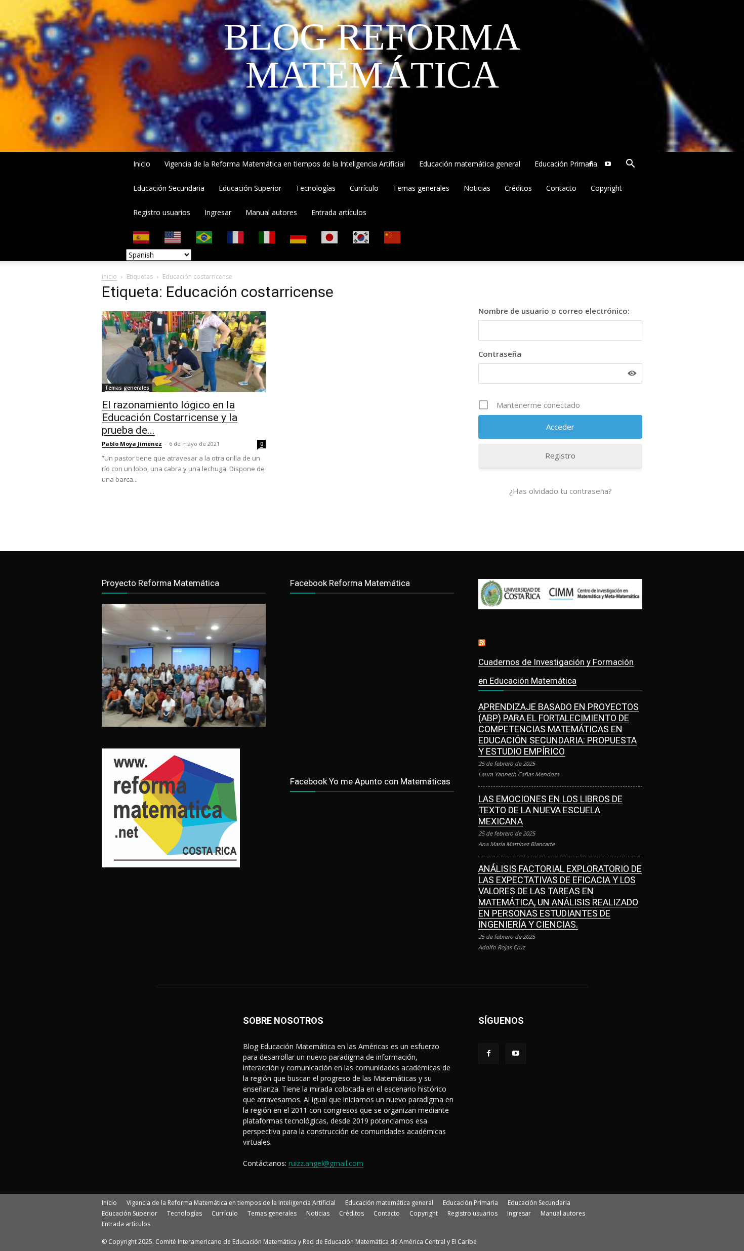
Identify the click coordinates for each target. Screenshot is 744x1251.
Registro (560, 455)
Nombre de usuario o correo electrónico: (554, 311)
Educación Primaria (565, 164)
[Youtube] (607, 164)
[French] (236, 236)
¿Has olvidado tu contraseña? (560, 491)
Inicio (141, 164)
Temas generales (421, 188)
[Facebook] (590, 164)
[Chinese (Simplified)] (392, 236)
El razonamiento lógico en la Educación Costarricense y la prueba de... (169, 417)
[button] (630, 165)
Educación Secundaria (168, 188)
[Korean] (361, 236)
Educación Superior (250, 188)
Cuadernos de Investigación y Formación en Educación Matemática (556, 671)
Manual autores (271, 212)
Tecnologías (316, 188)
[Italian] (267, 236)
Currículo (364, 188)
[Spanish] (141, 236)
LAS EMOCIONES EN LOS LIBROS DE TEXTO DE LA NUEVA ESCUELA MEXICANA (550, 810)
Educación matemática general (469, 164)
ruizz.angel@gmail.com (325, 1163)
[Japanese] (330, 236)
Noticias (477, 188)
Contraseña (499, 354)
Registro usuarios (161, 212)
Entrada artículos (338, 212)
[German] (298, 236)
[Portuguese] (204, 236)
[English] (173, 236)
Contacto (561, 188)
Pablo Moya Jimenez (132, 443)
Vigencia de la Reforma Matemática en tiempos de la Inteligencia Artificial (284, 164)
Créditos (518, 188)
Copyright (606, 188)
